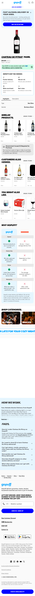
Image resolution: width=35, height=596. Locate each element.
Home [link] (3, 476)
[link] (17, 2)
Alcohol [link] (9, 476)
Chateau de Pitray (12, 57)
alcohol (29, 433)
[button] (32, 2)
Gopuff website (22, 435)
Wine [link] (15, 476)
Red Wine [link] (21, 476)
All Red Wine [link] (7, 477)
